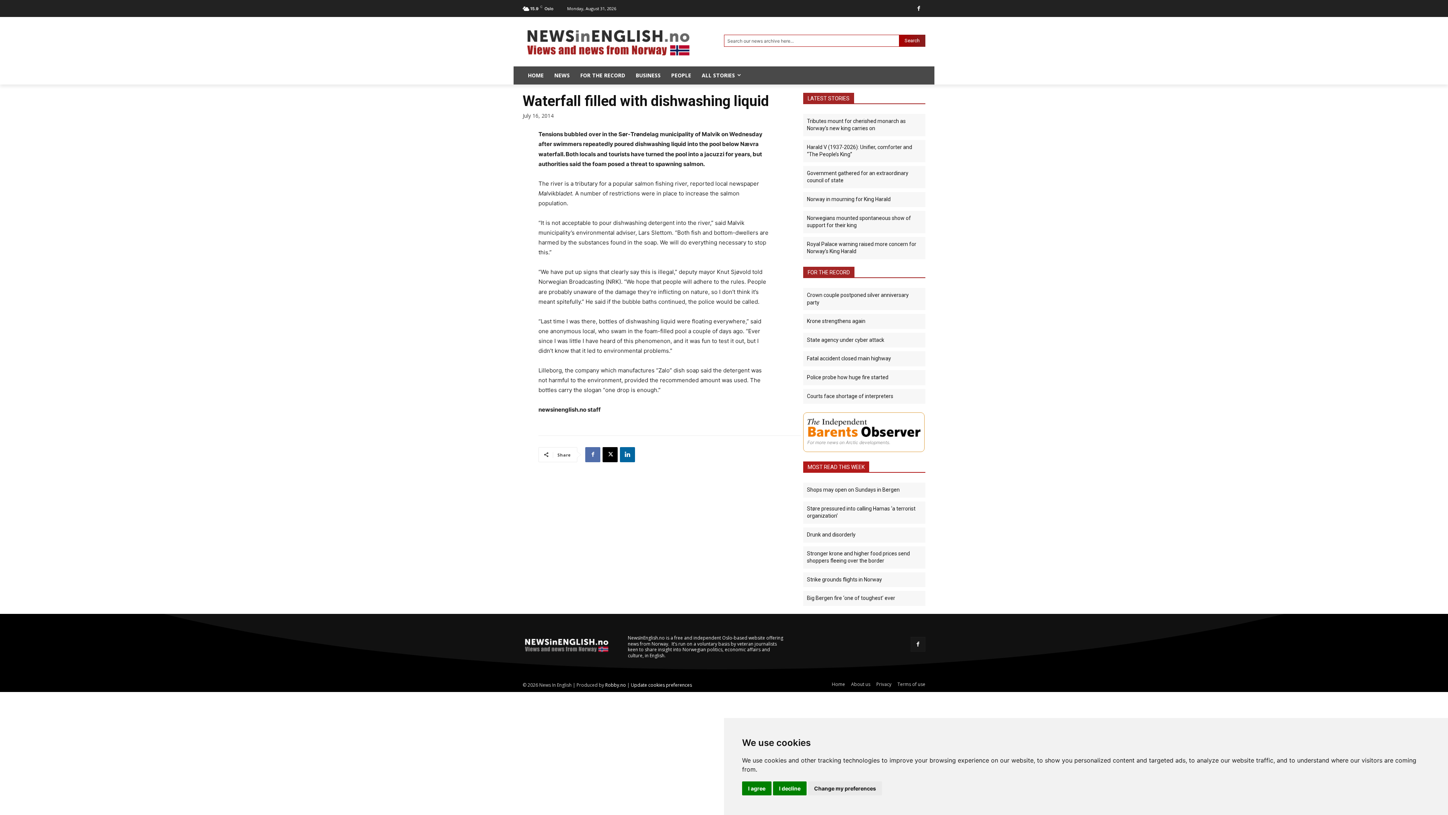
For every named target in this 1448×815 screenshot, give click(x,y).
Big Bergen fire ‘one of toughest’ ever (851, 598)
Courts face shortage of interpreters (850, 396)
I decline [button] (790, 788)
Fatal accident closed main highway (849, 358)
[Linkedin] (627, 454)
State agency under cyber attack (845, 340)
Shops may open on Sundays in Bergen (853, 490)
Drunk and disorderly (831, 535)
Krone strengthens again (836, 321)
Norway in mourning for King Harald (849, 199)
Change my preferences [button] (845, 788)
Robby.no (615, 685)
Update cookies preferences (661, 685)
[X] (610, 454)
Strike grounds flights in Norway (844, 580)
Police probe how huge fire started (847, 377)
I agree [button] (756, 788)
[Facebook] (918, 8)
